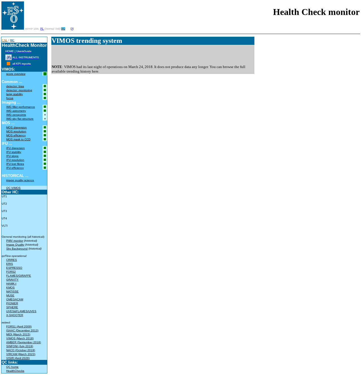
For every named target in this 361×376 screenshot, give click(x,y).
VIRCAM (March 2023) (20, 354)
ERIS (9, 263)
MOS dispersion (16, 127)
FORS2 (11, 271)
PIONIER (12, 303)
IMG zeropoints (16, 114)
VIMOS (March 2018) (20, 338)
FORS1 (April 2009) (19, 326)
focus (9, 98)
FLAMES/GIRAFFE (18, 275)
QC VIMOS (13, 187)
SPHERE (12, 307)
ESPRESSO (14, 267)
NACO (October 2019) (20, 350)
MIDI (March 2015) (18, 334)
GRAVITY (12, 279)
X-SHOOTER (14, 315)
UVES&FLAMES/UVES (21, 311)
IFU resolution (15, 159)
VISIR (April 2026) (18, 358)
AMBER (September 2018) (23, 342)
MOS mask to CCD (18, 139)
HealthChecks (15, 370)
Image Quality (15, 244)
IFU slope (12, 156)
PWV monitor (14, 240)
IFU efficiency (15, 167)
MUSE (10, 295)
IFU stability (13, 152)
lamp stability (14, 94)
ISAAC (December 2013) (22, 330)
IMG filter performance (20, 106)
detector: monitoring (19, 90)
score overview (15, 73)
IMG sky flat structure (20, 118)
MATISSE (12, 291)
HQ (63, 28)
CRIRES (11, 259)
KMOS (10, 287)
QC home (12, 366)
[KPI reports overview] (8, 63)
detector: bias (15, 86)
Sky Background (17, 248)
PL (42, 28)
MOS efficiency (16, 135)
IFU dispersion (15, 148)
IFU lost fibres (15, 163)
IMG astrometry (16, 110)
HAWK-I (11, 283)
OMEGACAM (14, 299)
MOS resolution (16, 131)
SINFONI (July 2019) (19, 346)
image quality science (20, 180)
